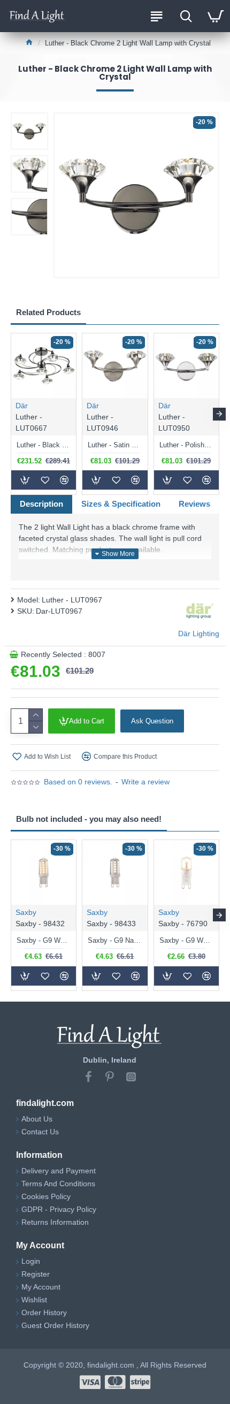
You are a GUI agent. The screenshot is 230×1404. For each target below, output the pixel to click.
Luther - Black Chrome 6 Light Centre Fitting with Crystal (44, 445)
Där (22, 405)
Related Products (48, 312)
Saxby (26, 912)
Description (41, 503)
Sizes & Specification (120, 503)
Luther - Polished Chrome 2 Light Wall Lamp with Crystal (186, 445)
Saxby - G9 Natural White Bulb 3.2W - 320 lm (115, 940)
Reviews (194, 503)
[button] (10, 414)
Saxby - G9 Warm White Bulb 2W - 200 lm (186, 940)
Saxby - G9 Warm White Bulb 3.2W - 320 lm (44, 940)
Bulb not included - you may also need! (89, 818)
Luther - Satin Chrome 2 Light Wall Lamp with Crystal (115, 445)
